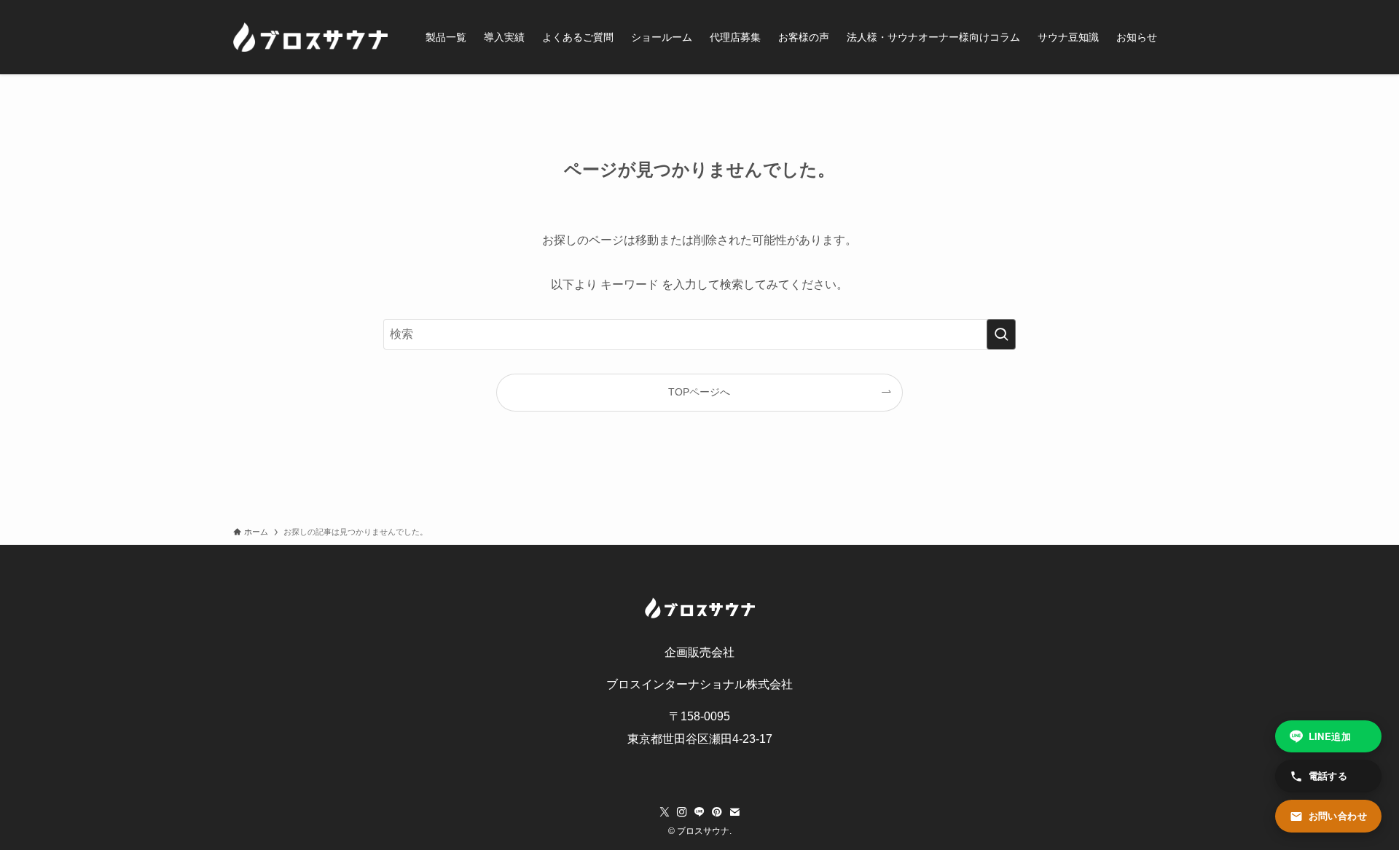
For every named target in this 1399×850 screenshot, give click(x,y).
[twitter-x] (664, 812)
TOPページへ (699, 392)
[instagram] (682, 812)
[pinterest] (717, 812)
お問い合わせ (1338, 815)
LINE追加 (1330, 736)
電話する (1328, 775)
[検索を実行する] (1001, 334)
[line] (699, 812)
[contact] (734, 812)
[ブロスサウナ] (310, 37)
